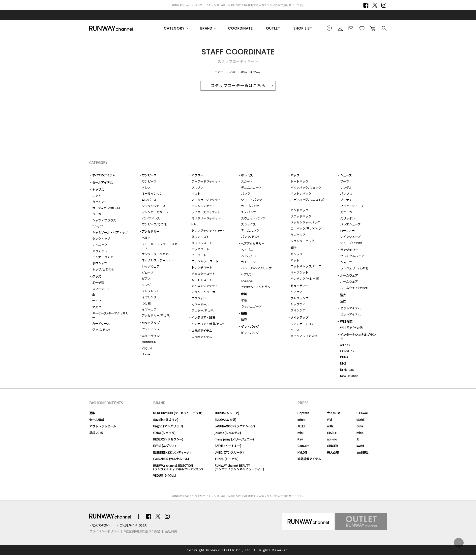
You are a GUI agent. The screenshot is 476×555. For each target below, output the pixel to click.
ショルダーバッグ (302, 241)
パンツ (245, 193)
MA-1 (194, 224)
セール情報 (96, 419)
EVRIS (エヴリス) (164, 445)
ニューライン (151, 336)
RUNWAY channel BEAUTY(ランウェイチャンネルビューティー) (239, 467)
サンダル (346, 187)
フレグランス (299, 298)
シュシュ (247, 280)
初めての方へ (101, 525)
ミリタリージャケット (206, 218)
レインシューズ (350, 236)
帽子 (294, 248)
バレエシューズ (350, 224)
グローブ (147, 272)
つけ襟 (146, 303)
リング (146, 284)
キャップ (296, 254)
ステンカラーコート (204, 261)
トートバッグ (299, 181)
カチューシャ (250, 262)
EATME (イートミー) (228, 445)
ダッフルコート (201, 243)
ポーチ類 (98, 282)
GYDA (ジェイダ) (164, 433)
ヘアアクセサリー (253, 243)
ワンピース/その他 (154, 224)
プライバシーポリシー (104, 531)
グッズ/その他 (101, 329)
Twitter (375, 5)
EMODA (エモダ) (225, 419)
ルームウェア (349, 275)
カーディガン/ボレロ (106, 208)
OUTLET (273, 28)
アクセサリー (150, 231)
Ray (300, 439)
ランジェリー (349, 249)
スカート (247, 181)
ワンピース (149, 175)
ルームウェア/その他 (354, 287)
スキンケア (298, 310)
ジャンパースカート (155, 212)
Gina (360, 426)
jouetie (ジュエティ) (228, 433)
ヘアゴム (247, 249)
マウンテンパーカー (204, 292)
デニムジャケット (203, 206)
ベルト (146, 237)
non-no (332, 439)
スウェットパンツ (253, 218)
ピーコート (198, 255)
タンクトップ (101, 238)
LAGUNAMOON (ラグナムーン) (235, 426)
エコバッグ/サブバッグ (306, 228)
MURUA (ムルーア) (227, 413)
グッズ (96, 276)
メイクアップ (299, 317)
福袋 (244, 313)
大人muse (333, 413)
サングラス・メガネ (155, 254)
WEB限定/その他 (351, 327)
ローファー (347, 230)
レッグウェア (151, 266)
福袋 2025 (96, 433)
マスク (96, 307)
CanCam (303, 445)
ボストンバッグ (301, 193)
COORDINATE (240, 28)
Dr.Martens (347, 369)
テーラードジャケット (206, 181)
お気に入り (362, 28)
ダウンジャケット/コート (208, 230)
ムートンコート (201, 280)
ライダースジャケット (206, 212)
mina (360, 433)
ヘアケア (296, 292)
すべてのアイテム (104, 175)
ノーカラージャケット (206, 199)
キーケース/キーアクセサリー (110, 315)
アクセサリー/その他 (156, 315)
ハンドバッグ (299, 210)
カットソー (99, 201)
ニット (96, 195)
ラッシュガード (251, 306)
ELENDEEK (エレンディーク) (172, 452)
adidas (345, 345)
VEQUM (147, 348)
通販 (92, 413)
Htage (146, 354)
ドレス (146, 187)
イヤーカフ (149, 309)
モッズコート (200, 249)
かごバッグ (298, 234)
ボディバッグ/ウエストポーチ (309, 201)
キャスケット (299, 272)
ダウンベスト (200, 236)
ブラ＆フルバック (352, 256)
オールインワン (152, 193)
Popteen (303, 413)
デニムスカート (251, 187)
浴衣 (343, 295)
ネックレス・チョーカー (158, 260)
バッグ (295, 175)
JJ (358, 439)
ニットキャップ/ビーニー (308, 266)
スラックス (248, 224)
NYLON (302, 452)
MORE (361, 419)
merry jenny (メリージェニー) (234, 439)
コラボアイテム (201, 330)
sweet (360, 445)
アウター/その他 (202, 310)
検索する (384, 28)
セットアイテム (350, 308)
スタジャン (198, 298)
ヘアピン (247, 274)
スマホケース (101, 288)
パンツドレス (151, 218)
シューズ (346, 175)
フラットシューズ (352, 206)
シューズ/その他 (351, 243)
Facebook (366, 5)
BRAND (206, 28)
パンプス (346, 193)
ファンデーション (302, 323)
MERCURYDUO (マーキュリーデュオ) (178, 413)
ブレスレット (151, 291)
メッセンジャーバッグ (305, 222)
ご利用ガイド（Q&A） (134, 525)
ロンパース (149, 199)
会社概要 (171, 531)
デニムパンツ (250, 230)
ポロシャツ (99, 263)
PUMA (344, 357)
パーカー (98, 214)
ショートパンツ (251, 199)
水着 (244, 294)
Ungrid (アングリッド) (168, 426)
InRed (301, 419)
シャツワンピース (153, 206)
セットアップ (151, 322)
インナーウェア (102, 257)
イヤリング (149, 297)
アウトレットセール (102, 426)
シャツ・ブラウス (104, 220)
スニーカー (347, 212)
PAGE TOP (459, 543)
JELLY (301, 426)
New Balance (349, 375)
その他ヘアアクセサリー (257, 286)
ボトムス (247, 175)
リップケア (298, 304)
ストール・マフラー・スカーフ (160, 246)
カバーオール (200, 304)
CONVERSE (347, 351)
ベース (295, 330)
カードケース (101, 323)
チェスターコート (203, 273)
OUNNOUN (149, 342)
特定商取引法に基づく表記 (142, 531)
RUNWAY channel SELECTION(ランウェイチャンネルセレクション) (178, 467)
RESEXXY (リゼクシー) (168, 439)
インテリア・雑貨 (203, 317)
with (330, 426)
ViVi (329, 419)
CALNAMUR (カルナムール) (171, 459)
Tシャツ (97, 226)
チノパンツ (248, 212)
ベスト (195, 193)
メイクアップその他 (304, 336)
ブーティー (347, 199)
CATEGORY (174, 28)
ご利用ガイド (329, 28)
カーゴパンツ (250, 206)
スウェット (99, 251)
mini (300, 433)
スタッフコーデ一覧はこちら (238, 86)
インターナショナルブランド (358, 336)
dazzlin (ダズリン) (165, 419)
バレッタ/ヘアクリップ (256, 268)
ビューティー (299, 285)
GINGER (332, 445)
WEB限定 (346, 321)
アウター (197, 175)
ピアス (146, 278)
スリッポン (347, 218)
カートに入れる (373, 28)
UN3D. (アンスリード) (229, 452)
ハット (295, 260)
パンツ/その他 (250, 236)
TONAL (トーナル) (226, 459)
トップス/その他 (103, 269)
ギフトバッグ (250, 326)
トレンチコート (201, 267)
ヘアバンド (248, 256)
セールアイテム (102, 182)
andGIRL (362, 452)
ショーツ (346, 262)
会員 (340, 28)
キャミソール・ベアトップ (110, 232)
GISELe (331, 433)
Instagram (384, 5)
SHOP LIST (303, 28)
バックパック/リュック (306, 187)
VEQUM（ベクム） (165, 475)
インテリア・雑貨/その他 (208, 323)
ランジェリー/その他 (354, 268)
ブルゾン (197, 187)
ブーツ (344, 181)
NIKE (343, 363)
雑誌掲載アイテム (309, 459)
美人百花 (333, 452)
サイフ (96, 301)
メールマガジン (351, 28)
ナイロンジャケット (204, 285)
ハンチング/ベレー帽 (305, 278)
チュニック (99, 245)
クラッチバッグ (301, 216)
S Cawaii (362, 413)
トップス (98, 189)
